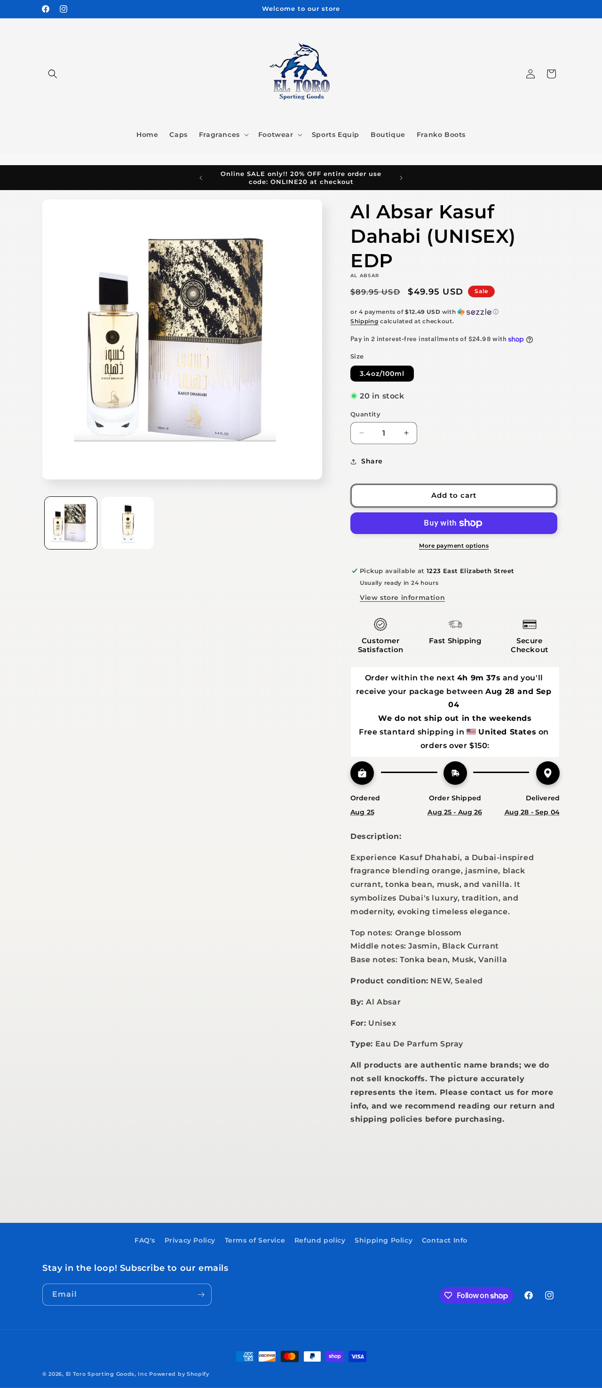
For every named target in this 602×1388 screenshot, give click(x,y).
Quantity (365, 414)
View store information (402, 597)
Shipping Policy (383, 1240)
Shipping (364, 321)
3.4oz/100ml (382, 373)
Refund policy (320, 1240)
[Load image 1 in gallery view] (71, 523)
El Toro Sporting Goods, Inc (107, 1374)
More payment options (454, 545)
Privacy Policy (190, 1240)
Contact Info (444, 1240)
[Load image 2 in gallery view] (128, 523)
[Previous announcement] (200, 178)
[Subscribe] (200, 1295)
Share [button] (372, 461)
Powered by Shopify (179, 1374)
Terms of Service (255, 1240)
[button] (52, 74)
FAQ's (145, 1240)
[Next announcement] (401, 178)
